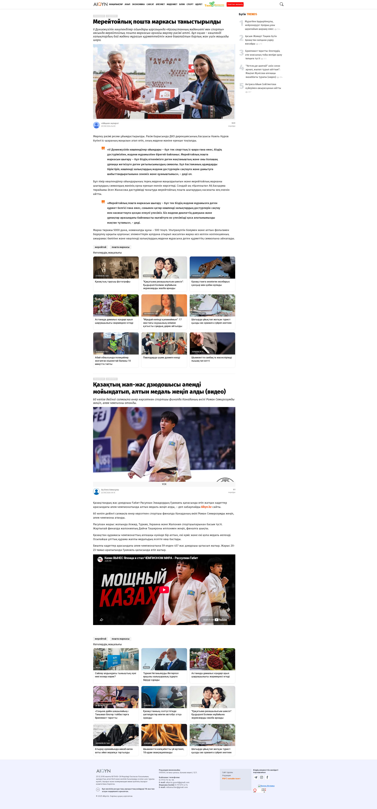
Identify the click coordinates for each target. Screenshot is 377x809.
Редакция (226, 775)
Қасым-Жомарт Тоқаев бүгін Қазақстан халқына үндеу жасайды (261, 40)
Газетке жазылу (235, 4)
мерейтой (100, 247)
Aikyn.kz (206, 507)
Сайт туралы (227, 772)
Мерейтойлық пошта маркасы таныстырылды (157, 21)
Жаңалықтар (99, 16)
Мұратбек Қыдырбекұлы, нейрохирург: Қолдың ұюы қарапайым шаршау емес (260, 25)
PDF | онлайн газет (231, 778)
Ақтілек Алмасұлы (110, 490)
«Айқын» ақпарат (110, 123)
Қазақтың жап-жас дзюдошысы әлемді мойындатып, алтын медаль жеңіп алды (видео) (159, 388)
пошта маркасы (120, 247)
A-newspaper (111, 16)
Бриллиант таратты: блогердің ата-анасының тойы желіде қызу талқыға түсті (263, 55)
